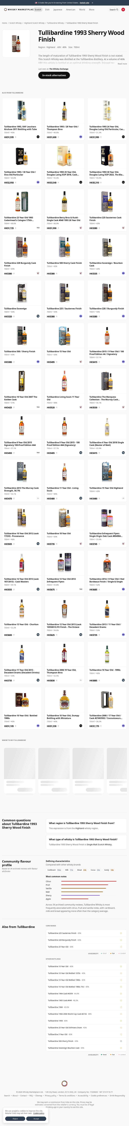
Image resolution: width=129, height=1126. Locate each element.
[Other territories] (123, 9)
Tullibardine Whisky (55, 23)
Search (7, 1095)
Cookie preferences (99, 1095)
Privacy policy (50, 1095)
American (70, 9)
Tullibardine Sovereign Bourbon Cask (63, 1048)
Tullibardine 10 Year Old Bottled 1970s (64, 973)
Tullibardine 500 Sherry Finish (60, 1041)
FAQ (31, 1095)
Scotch (38, 9)
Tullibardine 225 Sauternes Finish (62, 933)
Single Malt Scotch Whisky (99, 844)
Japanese (58, 9)
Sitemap (38, 1095)
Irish (47, 9)
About (15, 1095)
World (82, 9)
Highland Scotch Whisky (34, 23)
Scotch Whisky (16, 23)
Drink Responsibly (117, 1095)
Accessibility (83, 1095)
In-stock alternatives (54, 75)
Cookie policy (38, 1113)
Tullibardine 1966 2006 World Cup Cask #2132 (67, 1014)
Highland (79, 828)
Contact (23, 1095)
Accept (36, 1119)
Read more (122, 64)
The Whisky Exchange (58, 69)
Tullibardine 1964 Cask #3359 (60, 993)
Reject (15, 1119)
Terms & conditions (67, 1095)
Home (4, 23)
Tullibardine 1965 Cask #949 (60, 1000)
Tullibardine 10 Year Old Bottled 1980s (64, 980)
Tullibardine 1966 (55, 1007)
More (91, 9)
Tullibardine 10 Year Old (58, 966)
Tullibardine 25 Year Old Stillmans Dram (65, 1027)
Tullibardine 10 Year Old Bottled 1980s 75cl (66, 987)
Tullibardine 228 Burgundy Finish (62, 940)
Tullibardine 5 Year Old (57, 1034)
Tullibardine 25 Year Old (58, 947)
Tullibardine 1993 (55, 1021)
